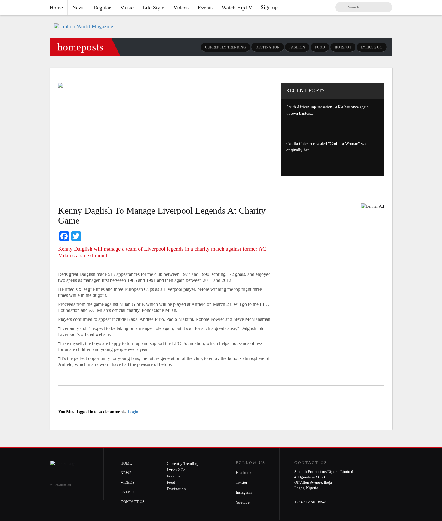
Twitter (241, 482)
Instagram (244, 492)
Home (56, 8)
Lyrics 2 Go (371, 47)
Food (320, 47)
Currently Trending (225, 47)
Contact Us (132, 501)
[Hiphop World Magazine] (84, 26)
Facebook (244, 472)
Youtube (243, 502)
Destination (268, 47)
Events (205, 8)
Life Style (153, 8)
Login (132, 411)
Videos (181, 8)
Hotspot (343, 47)
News (78, 8)
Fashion (297, 47)
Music (127, 8)
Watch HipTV (237, 8)
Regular (102, 8)
